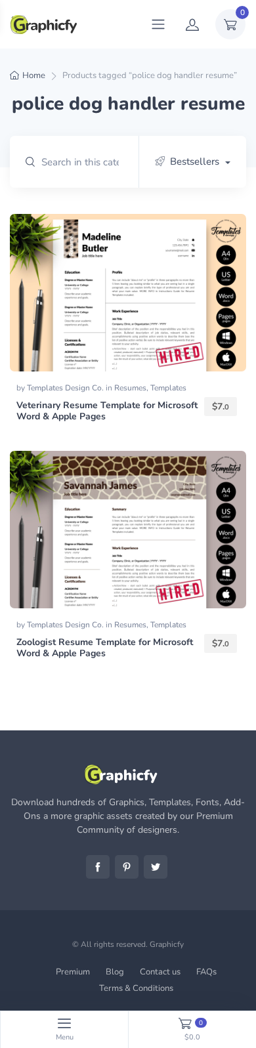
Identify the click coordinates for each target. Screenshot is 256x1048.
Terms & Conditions (136, 988)
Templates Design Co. (66, 388)
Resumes (130, 388)
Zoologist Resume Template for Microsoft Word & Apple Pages (104, 648)
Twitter (155, 867)
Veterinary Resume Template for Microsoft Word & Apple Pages (107, 411)
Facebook (98, 867)
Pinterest (127, 867)
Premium (73, 972)
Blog (115, 972)
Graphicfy (167, 944)
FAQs (206, 972)
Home (33, 75)
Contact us (160, 972)
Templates (168, 388)
